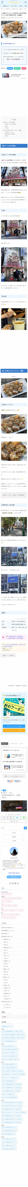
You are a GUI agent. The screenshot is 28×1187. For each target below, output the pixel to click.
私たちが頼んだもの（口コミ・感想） (13, 130)
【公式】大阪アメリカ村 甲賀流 (15, 638)
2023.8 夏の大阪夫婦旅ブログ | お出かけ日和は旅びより (17, 767)
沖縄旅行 (6, 985)
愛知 (6, 974)
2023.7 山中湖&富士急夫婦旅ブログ (10, 1049)
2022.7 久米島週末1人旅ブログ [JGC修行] (11, 1087)
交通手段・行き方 (5, 898)
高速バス (3, 901)
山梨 (6, 963)
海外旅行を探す (7, 1001)
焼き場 (6, 128)
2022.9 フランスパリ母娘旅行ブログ (10, 1077)
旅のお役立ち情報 (8, 927)
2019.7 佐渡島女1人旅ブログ (8, 1145)
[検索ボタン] (25, 2)
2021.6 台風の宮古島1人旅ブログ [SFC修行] (12, 1105)
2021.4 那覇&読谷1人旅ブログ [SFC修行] (11, 1122)
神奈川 (6, 955)
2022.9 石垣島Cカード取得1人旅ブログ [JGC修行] (13, 1074)
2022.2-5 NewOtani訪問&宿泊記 (9, 1097)
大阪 (4, 790)
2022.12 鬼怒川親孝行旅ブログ (9, 1064)
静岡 (6, 971)
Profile (10, 872)
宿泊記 (3, 910)
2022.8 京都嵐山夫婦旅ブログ (9, 1080)
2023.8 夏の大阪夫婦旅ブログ (8, 43)
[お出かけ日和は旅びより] (14, 2)
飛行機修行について (8, 930)
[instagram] (13, 883)
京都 (6, 982)
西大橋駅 (10, 646)
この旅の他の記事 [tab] (13, 743)
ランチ (24, 68)
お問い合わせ (14, 876)
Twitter (13, 872)
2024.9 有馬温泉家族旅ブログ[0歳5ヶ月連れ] (12, 1031)
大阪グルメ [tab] (21, 743)
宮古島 (6, 996)
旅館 (12, 910)
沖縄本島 (7, 988)
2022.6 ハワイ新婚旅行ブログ (9, 1094)
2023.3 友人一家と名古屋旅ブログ (10, 1056)
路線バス (9, 901)
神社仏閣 (17, 914)
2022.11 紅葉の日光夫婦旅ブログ (9, 1067)
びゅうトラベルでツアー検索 (14, 726)
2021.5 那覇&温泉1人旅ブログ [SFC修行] (11, 1109)
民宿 (21, 910)
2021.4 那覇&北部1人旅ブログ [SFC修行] (11, 1115)
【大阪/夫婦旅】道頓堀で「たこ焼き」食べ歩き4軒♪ (17, 75)
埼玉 (6, 950)
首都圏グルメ (10, 905)
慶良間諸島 (7, 993)
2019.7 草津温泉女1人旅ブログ (9, 1142)
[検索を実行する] (25, 828)
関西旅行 (6, 977)
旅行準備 (6, 933)
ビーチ (8, 914)
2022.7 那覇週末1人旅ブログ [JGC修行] (11, 1090)
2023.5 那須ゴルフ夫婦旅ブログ (9, 1052)
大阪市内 (10, 68)
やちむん (13, 917)
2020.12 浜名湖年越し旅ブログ (9, 1127)
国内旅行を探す (8, 936)
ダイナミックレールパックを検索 (14, 730)
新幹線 (20, 898)
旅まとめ (9, 893)
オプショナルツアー (6, 917)
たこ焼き (20, 644)
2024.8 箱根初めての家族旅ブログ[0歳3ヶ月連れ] (13, 1037)
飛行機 (12, 898)
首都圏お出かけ (7, 947)
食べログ (18, 872)
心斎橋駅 (6, 646)
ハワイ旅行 (6, 1004)
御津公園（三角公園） (10, 134)
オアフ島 (7, 1007)
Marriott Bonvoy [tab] (5, 746)
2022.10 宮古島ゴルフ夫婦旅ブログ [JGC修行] (12, 1070)
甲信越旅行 (6, 960)
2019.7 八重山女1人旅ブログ (8, 1138)
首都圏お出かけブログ (7, 1026)
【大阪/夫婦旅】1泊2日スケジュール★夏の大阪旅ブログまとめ (17, 756)
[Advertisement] (14, 98)
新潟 (6, 966)
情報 (6, 135)
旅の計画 (3, 893)
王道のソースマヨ (9, 132)
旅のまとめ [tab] (4, 743)
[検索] (18, 883)
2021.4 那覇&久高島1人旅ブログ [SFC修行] (12, 1119)
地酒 (15, 905)
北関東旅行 (6, 939)
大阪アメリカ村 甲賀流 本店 (12, 644)
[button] (4, 817)
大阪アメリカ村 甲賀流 (9, 122)
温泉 (12, 914)
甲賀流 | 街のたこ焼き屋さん (16, 636)
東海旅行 (6, 969)
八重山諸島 (7, 998)
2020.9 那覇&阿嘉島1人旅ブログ (9, 1130)
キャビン (17, 910)
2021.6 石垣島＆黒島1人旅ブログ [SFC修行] (12, 1102)
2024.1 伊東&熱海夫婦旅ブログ (9, 1041)
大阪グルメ (17, 68)
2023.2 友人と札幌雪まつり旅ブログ (10, 1059)
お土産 (3, 914)
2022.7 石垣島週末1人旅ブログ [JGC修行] (11, 1084)
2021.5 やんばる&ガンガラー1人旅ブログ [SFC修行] (13, 1112)
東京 (6, 952)
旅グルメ (5, 792)
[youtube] (15, 883)
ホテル (8, 910)
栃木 (6, 942)
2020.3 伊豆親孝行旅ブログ (8, 1134)
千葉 (6, 958)
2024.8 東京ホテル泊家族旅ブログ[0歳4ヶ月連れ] (13, 1034)
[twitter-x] (10, 883)
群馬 (6, 944)
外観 (6, 126)
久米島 (6, 990)
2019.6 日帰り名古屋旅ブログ (9, 1148)
